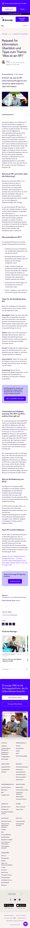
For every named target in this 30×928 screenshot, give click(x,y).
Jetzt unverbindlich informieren (15, 398)
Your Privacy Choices (8, 918)
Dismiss (22, 9)
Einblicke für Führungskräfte (20, 34)
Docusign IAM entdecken (15, 704)
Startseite (4, 34)
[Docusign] (8, 20)
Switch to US (9, 9)
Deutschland (12, 894)
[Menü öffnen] (2, 18)
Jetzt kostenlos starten (15, 698)
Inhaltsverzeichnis (8, 115)
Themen (25, 26)
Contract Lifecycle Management (9, 615)
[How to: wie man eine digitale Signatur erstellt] (14, 643)
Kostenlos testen (22, 19)
